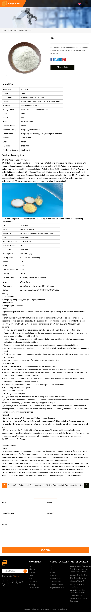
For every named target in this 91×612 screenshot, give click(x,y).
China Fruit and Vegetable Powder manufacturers (79, 570)
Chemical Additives (56, 585)
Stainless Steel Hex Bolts (78, 575)
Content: (5, 524)
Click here (17, 576)
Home (6, 30)
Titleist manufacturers (78, 578)
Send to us (63, 67)
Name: (4, 502)
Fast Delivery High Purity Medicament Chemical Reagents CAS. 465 (30, 485)
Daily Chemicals (55, 578)
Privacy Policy (34, 588)
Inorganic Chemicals (57, 588)
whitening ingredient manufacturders (77, 585)
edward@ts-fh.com (61, 609)
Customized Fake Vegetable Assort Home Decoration (78, 598)
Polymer (52, 569)
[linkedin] (7, 582)
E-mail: (50, 502)
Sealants (53, 575)
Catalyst (52, 572)
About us (32, 569)
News (31, 575)
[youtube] (16, 582)
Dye (51, 566)
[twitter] (12, 582)
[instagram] (21, 582)
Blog (30, 578)
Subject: (50, 513)
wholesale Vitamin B (77, 581)
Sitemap (32, 585)
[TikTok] (3, 585)
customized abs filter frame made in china (77, 591)
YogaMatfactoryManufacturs (80, 566)
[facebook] (3, 582)
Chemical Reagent (22, 30)
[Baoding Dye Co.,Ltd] (13, 563)
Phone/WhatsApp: (9, 513)
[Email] (25, 571)
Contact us (33, 581)
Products (12, 30)
